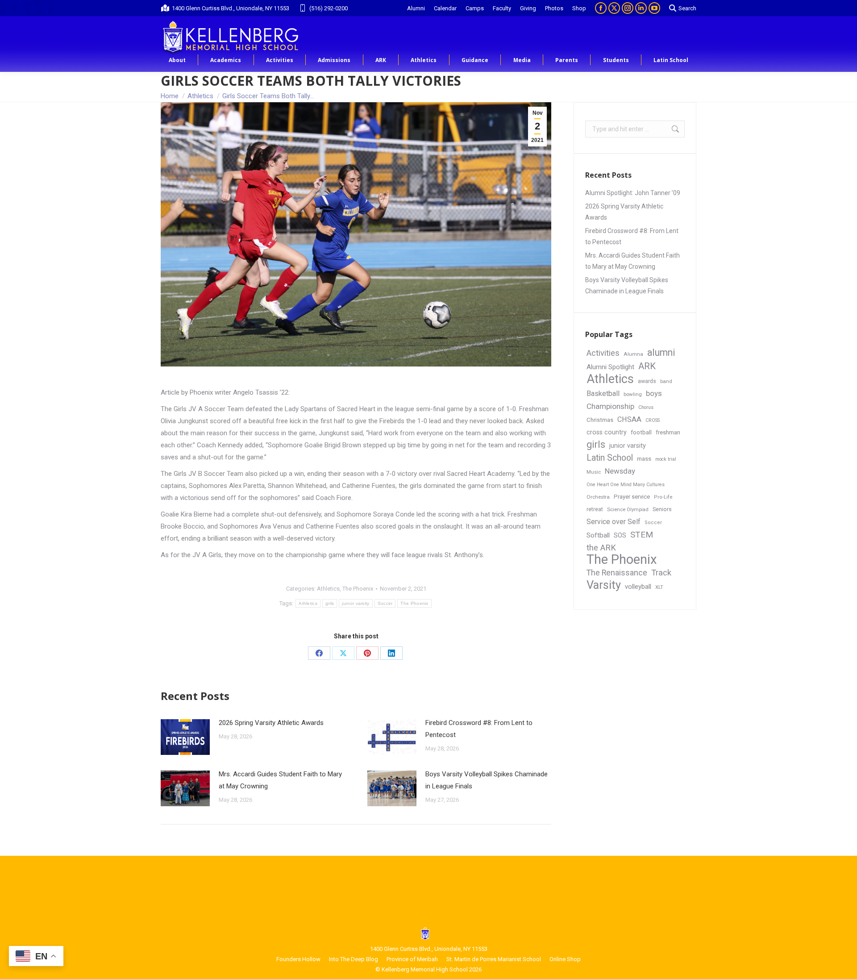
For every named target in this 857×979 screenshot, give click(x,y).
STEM (641, 534)
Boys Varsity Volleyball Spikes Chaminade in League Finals (486, 780)
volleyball (638, 587)
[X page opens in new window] (614, 8)
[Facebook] (319, 653)
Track (661, 573)
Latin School (610, 458)
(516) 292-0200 (328, 8)
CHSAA (629, 419)
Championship (610, 406)
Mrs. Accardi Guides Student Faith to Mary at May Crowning (280, 780)
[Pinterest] (367, 653)
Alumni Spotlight (610, 367)
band (666, 381)
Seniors (662, 509)
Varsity (604, 585)
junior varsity (355, 603)
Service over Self (614, 521)
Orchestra (598, 497)
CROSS (652, 420)
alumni (661, 352)
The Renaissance (617, 572)
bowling (633, 394)
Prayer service (632, 496)
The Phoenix (357, 588)
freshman (668, 432)
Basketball (603, 393)
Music (594, 472)
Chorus (645, 407)
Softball (598, 535)
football (641, 432)
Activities (603, 353)
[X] (343, 653)
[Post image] (185, 737)
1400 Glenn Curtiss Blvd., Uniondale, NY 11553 (230, 8)
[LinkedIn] (391, 653)
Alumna (633, 354)
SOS (620, 535)
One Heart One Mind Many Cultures (626, 484)
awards (647, 381)
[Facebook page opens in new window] (601, 8)
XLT (659, 587)
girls (329, 603)
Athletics (328, 588)
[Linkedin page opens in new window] (641, 8)
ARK (647, 366)
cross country (607, 432)
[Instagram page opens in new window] (627, 8)
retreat (595, 509)
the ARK (601, 547)
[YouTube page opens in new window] (654, 8)
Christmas (600, 420)
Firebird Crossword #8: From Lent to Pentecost (479, 729)
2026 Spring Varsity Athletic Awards (271, 723)
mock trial (665, 459)
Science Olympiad (628, 509)
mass (644, 458)
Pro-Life (663, 497)
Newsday (620, 471)
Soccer (385, 603)
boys (654, 393)
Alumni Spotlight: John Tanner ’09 (632, 192)
